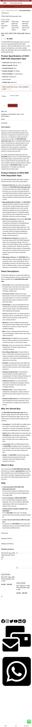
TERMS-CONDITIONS (6, 719)
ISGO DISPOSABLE (25, 10)
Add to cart (12, 105)
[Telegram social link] (13, 119)
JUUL (2, 698)
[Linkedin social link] (12, 119)
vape (15, 291)
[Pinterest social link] (10, 119)
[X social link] (8, 119)
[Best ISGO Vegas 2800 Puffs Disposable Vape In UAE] (8, 555)
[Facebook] (3, 621)
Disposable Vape (15, 179)
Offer (2, 706)
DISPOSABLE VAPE (12, 10)
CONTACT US (4, 713)
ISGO (13, 133)
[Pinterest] (24, 621)
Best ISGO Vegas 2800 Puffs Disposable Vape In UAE (8, 579)
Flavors (4, 96)
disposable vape (12, 50)
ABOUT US (4, 711)
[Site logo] (16, 3)
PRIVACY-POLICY (5, 716)
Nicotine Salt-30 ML (6, 703)
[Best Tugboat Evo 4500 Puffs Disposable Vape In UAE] (23, 559)
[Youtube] (16, 621)
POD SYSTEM (4, 701)
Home (3, 10)
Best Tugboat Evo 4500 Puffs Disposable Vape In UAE (23, 587)
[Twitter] (11, 621)
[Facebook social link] (6, 119)
